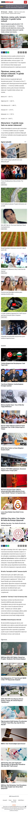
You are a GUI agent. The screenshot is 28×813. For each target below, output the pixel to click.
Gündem (11, 11)
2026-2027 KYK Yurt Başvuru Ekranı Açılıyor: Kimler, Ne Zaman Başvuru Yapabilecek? (16, 6)
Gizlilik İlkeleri (21, 800)
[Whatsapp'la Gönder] (8, 52)
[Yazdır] (19, 52)
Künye (10, 800)
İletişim (14, 800)
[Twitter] (4, 52)
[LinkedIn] (6, 52)
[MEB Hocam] (7, 2)
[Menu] (25, 2)
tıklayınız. (16, 810)
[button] (21, 52)
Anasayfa (5, 11)
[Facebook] (2, 52)
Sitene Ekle (13, 801)
